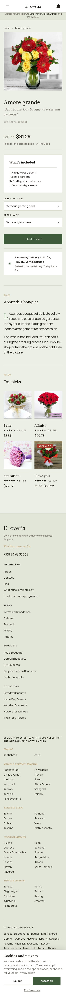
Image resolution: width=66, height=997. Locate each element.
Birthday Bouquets (15, 693)
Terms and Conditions (17, 612)
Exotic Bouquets (14, 677)
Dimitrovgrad (11, 774)
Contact (9, 577)
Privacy (8, 630)
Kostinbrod (10, 755)
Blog (6, 584)
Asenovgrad (11, 770)
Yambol (38, 794)
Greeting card (13, 198)
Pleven (8, 867)
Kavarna (8, 828)
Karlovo (8, 789)
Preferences (32, 990)
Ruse (37, 842)
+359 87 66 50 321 (16, 554)
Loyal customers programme (21, 596)
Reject (17, 981)
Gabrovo (9, 847)
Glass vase (11, 215)
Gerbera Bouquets (15, 658)
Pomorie (39, 813)
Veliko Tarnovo (43, 867)
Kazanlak (9, 794)
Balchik (8, 813)
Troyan (38, 862)
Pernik (38, 886)
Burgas (53, 13)
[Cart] (58, 6)
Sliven (37, 779)
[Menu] (8, 6)
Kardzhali (9, 784)
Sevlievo (39, 847)
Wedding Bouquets (15, 705)
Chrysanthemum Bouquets (20, 671)
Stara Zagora (42, 784)
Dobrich (8, 823)
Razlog (38, 896)
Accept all (47, 981)
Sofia (32, 13)
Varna (46, 13)
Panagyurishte (12, 798)
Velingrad (40, 789)
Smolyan (39, 901)
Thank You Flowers (15, 717)
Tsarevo (39, 818)
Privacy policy (27, 973)
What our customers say (18, 590)
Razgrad (9, 871)
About (7, 571)
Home (7, 28)
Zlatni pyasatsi (43, 828)
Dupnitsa (9, 896)
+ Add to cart (33, 239)
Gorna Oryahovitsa (15, 852)
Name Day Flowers (15, 699)
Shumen (39, 852)
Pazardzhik (41, 770)
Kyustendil (10, 901)
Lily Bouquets (12, 665)
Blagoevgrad (11, 891)
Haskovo (9, 779)
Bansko (8, 886)
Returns (8, 636)
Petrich (38, 891)
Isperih (8, 857)
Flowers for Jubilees (16, 711)
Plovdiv (38, 13)
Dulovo (8, 842)
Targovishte (41, 857)
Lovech (8, 862)
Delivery (8, 618)
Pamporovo (11, 905)
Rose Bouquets (13, 652)
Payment (9, 624)
